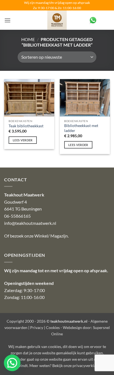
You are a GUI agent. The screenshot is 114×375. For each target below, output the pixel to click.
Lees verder (23, 140)
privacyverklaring (87, 365)
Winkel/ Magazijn (51, 235)
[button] (7, 20)
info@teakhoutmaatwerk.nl (30, 223)
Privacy (36, 327)
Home (28, 39)
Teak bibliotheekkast (26, 126)
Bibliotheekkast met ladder (81, 128)
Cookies (53, 327)
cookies (54, 346)
